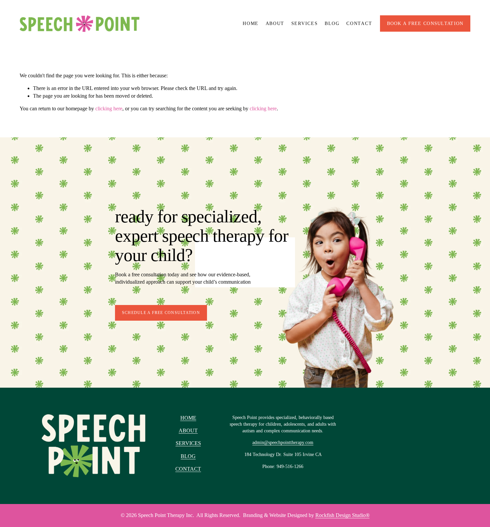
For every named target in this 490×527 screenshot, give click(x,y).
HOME (188, 418)
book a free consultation (425, 23)
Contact (359, 23)
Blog (332, 23)
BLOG (188, 456)
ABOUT (188, 430)
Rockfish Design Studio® (342, 515)
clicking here (108, 108)
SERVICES (188, 443)
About (275, 23)
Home (251, 23)
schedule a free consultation (161, 312)
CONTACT (188, 469)
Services (304, 23)
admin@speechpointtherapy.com (282, 442)
